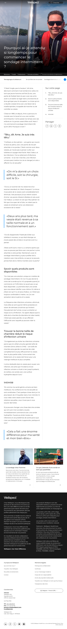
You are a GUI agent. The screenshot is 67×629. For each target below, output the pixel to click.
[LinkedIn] (51, 126)
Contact (6, 575)
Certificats (38, 569)
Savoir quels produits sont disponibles (55, 99)
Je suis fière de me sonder (34, 79)
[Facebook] (47, 126)
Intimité (50, 114)
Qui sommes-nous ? (9, 566)
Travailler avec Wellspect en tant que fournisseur (49, 581)
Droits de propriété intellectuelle (44, 578)
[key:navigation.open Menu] (5, 2)
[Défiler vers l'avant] (65, 79)
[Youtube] (19, 624)
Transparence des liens (41, 584)
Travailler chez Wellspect (11, 569)
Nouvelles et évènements (11, 572)
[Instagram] (23, 624)
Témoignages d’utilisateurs (12, 80)
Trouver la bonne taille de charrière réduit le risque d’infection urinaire (55, 107)
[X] (55, 126)
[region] (33, 468)
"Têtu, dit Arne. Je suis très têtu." (55, 94)
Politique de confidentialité (42, 566)
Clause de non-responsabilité (43, 575)
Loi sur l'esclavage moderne (43, 572)
